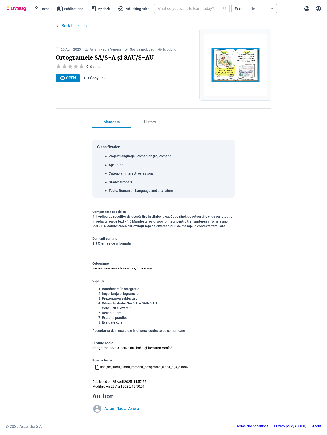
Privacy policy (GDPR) (290, 426)
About (316, 426)
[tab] (16, 8)
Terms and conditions (252, 426)
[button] (254, 8)
